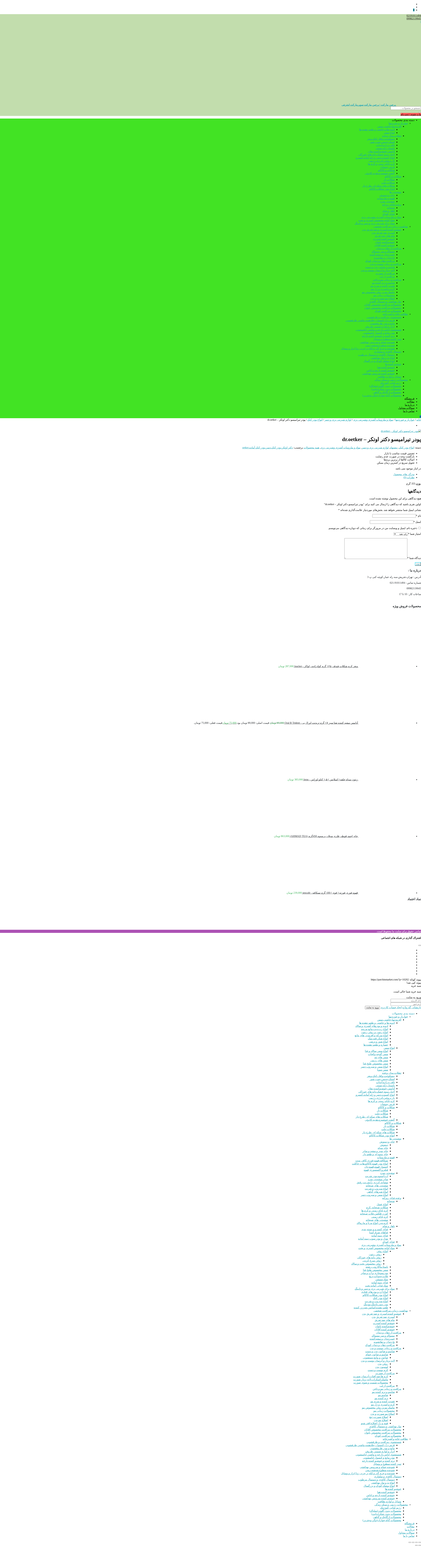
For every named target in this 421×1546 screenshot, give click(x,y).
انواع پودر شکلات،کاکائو (382, 189)
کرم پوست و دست (378, 1370)
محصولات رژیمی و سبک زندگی (391, 379)
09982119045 (414, 18)
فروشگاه (409, 398)
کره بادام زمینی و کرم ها (381, 164)
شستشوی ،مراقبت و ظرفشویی (383, 317)
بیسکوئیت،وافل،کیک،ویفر (381, 138)
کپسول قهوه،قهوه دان (376, 1166)
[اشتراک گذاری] (413, 1542)
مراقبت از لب (387, 276)
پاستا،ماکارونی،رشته (377, 1266)
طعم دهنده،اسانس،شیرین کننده (371, 1307)
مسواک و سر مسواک (383, 251)
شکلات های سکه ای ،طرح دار (378, 185)
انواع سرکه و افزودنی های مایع (371, 1035)
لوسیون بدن (381, 1367)
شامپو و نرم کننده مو (383, 282)
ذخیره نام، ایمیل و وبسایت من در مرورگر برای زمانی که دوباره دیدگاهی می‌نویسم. (372, 528)
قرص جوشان (387, 167)
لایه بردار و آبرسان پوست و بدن (378, 270)
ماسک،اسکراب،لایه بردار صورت (370, 1379)
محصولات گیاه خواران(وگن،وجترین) (381, 395)
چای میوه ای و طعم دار (375, 1154)
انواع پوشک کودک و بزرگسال (379, 361)
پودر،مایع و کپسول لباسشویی (379, 332)
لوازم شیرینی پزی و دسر (337, 419)
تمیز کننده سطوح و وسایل (387, 339)
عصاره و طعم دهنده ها (375, 1044)
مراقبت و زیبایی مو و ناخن (387, 279)
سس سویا (382, 1069)
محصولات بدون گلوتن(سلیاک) (385, 386)
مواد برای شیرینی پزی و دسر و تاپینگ (375, 223)
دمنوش (384, 1144)
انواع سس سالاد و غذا (376, 1051)
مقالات (410, 401)
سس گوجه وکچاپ (378, 1054)
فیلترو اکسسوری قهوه (376, 1169)
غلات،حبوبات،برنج (378, 1276)
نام (418, 515)
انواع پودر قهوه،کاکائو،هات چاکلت (370, 1163)
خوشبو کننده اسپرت (384, 239)
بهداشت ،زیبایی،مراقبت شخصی (390, 226)
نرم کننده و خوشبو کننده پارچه (378, 336)
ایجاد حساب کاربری (391, 1007)
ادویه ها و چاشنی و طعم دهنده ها (377, 129)
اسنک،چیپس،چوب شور (382, 142)
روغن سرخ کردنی (372, 1260)
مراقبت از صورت (385, 273)
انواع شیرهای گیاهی (377, 1191)
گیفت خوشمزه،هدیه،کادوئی (380, 173)
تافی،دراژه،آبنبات (385, 145)
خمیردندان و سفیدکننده (382, 254)
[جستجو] (419, 112)
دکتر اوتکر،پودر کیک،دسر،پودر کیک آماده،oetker (267, 447)
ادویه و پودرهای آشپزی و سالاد (371, 1026)
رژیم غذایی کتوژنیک (390, 382)
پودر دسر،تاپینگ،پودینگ (376, 1304)
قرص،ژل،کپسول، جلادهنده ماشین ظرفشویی (370, 320)
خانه (418, 419)
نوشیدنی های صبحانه (377, 1185)
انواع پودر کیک (314, 419)
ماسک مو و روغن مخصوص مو (378, 292)
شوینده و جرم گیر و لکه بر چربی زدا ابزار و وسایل (368, 348)
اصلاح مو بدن (381, 1420)
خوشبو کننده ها (393, 364)
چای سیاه (383, 1148)
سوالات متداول (406, 408)
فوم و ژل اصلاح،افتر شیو (374, 1423)
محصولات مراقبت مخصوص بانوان (382, 307)
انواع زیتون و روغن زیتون (374, 1032)
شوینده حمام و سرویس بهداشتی (377, 342)
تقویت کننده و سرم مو (383, 286)
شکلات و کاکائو (386, 170)
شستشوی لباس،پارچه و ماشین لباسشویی (378, 329)
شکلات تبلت (388, 182)
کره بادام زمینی (379, 1216)
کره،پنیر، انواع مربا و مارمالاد (372, 1223)
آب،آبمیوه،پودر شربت (376, 1176)
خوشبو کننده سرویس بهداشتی (378, 373)
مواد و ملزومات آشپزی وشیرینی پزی (381, 217)
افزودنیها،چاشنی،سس (389, 126)
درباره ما (409, 404)
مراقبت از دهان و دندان (388, 248)
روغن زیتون (375, 1254)
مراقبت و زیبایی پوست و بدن (385, 264)
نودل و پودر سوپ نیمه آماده (373, 1238)
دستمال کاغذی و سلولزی (387, 351)
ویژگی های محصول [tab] (403, 474)
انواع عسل (382, 1204)
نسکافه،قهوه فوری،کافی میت (371, 1160)
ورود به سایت (372, 1007)
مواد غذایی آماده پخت (376, 1285)
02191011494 (414, 15)
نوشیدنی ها (395, 192)
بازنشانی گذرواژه (411, 1007)
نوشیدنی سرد (387, 201)
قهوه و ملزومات (386, 198)
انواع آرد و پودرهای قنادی (374, 1291)
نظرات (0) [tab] (408, 477)
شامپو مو (383, 1395)
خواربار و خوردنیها (398, 123)
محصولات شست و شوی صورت (370, 1382)
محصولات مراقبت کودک (388, 311)
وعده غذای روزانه (391, 204)
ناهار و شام (389, 210)
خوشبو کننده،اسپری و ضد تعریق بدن (381, 229)
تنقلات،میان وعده (391, 135)
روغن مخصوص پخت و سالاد (366, 1263)
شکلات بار (389, 179)
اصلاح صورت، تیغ (378, 1417)
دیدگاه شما (414, 558)
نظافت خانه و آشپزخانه (395, 314)
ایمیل (417, 521)
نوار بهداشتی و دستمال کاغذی (385, 301)
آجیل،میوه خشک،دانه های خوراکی (376, 154)
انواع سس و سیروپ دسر (374, 1066)
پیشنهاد (394, 447)
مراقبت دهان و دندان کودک (380, 260)
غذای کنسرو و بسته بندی (374, 1229)
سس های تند (381, 1057)
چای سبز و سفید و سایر (375, 1151)
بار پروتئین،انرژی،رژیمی (382, 160)
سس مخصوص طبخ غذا (375, 1063)
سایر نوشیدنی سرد (378, 1179)
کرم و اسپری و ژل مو (383, 289)
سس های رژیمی (379, 1060)
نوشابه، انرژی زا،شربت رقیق (372, 1182)
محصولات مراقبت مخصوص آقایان (382, 304)
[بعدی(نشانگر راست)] (416, 1545)
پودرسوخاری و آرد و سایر (374, 1273)
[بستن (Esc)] (410, 1542)
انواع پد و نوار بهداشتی (383, 357)
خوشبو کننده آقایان (384, 245)
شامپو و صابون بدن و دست (380, 267)
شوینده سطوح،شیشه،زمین (380, 345)
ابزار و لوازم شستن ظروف (380, 326)
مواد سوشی (381, 1279)
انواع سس (389, 132)
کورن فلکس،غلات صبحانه (374, 1213)
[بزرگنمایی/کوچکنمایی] (419, 1542)
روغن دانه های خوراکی (369, 1257)
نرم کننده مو (381, 1398)
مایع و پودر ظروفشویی (382, 323)
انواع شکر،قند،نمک (378, 1038)
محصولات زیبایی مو (384, 295)
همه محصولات (311, 447)
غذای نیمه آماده (379, 1235)
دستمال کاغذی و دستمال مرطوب (376, 354)
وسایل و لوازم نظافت (389, 376)
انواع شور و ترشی (378, 1041)
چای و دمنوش (387, 195)
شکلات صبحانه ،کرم (377, 1207)
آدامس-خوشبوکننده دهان (381, 151)
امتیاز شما (414, 533)
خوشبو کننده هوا (386, 367)
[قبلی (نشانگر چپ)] (419, 1545)
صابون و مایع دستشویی (375, 1357)
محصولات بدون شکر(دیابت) (386, 389)
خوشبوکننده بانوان (385, 242)
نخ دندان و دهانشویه (384, 257)
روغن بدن (383, 1363)
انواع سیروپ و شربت (376, 1188)
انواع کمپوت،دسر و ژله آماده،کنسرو (375, 157)
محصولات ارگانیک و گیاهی (387, 392)
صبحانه (391, 207)
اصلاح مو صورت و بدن (382, 298)
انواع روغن (382, 1251)
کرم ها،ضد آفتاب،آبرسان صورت (370, 1376)
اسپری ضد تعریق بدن (383, 232)
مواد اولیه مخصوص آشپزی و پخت (376, 220)
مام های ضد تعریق (385, 235)
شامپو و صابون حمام (377, 1354)
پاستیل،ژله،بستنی (385, 148)
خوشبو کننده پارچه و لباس (380, 370)
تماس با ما (408, 411)
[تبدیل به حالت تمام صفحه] (416, 1542)
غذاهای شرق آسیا (378, 1232)
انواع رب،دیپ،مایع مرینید (374, 1029)
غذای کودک (389, 214)
